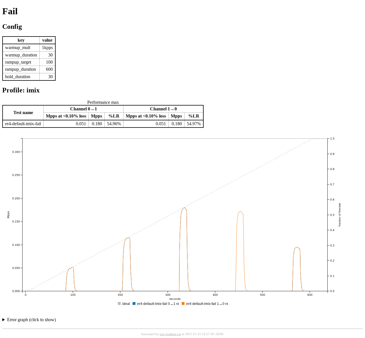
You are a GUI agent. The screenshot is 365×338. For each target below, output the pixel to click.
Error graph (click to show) (31, 319)
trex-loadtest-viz (170, 334)
